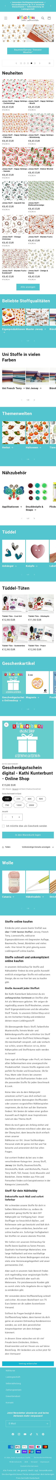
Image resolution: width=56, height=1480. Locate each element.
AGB (26, 1462)
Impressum (44, 1462)
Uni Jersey (32, 388)
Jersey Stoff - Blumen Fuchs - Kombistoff (15, 272)
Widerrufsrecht (15, 1462)
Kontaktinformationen (29, 1466)
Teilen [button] (8, 847)
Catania (6, 896)
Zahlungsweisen (13, 1390)
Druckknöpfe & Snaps (34, 508)
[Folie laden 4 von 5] (31, 63)
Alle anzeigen (28, 287)
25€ (18, 799)
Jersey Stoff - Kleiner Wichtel (40, 169)
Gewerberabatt (13, 1396)
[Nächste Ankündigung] (51, 6)
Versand (15, 789)
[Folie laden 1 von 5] (21, 63)
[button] (6, 18)
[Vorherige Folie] (16, 63)
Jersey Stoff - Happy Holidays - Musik (40, 102)
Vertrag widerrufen (28, 1364)
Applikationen (10, 506)
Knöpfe (30, 566)
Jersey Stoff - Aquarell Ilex (13, 203)
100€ (19, 805)
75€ (7, 805)
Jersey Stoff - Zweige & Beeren (38, 272)
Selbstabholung (13, 1383)
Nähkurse (10, 1370)
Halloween (32, 447)
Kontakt (9, 1402)
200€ (31, 805)
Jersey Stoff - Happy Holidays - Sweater (14, 170)
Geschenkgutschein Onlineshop (13, 699)
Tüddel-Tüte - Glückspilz (38, 616)
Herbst (6, 447)
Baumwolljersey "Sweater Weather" (28, 51)
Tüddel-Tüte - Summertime (13, 646)
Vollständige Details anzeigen (36, 847)
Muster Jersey (34, 329)
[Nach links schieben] (22, 341)
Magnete (31, 697)
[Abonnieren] (47, 1423)
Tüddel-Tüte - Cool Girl (12, 616)
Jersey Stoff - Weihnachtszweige (36, 204)
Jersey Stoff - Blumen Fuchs (40, 237)
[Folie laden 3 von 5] (28, 63)
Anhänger (8, 566)
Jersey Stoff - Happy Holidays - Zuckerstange (14, 102)
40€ (30, 799)
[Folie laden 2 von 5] (24, 63)
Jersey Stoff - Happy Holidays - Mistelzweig (40, 136)
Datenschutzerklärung (43, 1457)
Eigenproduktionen (13, 329)
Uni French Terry (12, 388)
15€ (7, 799)
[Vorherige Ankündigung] (5, 6)
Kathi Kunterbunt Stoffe (21, 1458)
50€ (41, 799)
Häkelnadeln (33, 896)
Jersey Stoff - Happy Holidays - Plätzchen (14, 136)
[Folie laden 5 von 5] (35, 63)
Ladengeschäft (13, 1377)
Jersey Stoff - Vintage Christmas (11, 238)
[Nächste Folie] (40, 63)
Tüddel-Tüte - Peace (37, 646)
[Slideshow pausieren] (51, 63)
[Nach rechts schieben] (34, 341)
